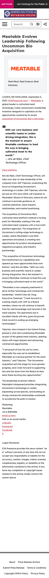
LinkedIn (6, 422)
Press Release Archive (29, 562)
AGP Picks (7, 4)
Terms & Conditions (36, 567)
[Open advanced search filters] (38, 24)
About (12, 562)
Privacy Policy (38, 573)
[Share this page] (45, 24)
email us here (9, 415)
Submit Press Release (13, 567)
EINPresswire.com (18, 100)
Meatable (36, 100)
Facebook (7, 430)
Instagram (7, 426)
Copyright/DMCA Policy (16, 573)
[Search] (31, 24)
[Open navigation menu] (4, 24)
